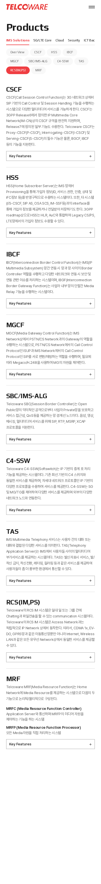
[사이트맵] (92, 7)
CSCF (38, 52)
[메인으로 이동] (27, 7)
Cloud (60, 40)
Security (74, 40)
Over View (17, 52)
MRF (38, 70)
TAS (81, 61)
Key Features (20, 156)
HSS (54, 52)
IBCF (70, 52)
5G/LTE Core (42, 40)
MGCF (14, 61)
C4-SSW (63, 61)
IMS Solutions (17, 40)
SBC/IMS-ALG (37, 61)
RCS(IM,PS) (18, 70)
